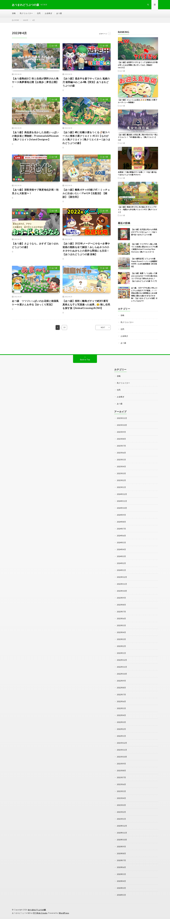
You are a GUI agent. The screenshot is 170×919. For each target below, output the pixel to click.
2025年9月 (121, 432)
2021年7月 (121, 777)
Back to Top (85, 359)
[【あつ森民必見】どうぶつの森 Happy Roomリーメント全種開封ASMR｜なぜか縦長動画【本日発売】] (124, 263)
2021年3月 (121, 805)
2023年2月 (121, 646)
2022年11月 (122, 667)
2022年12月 (122, 660)
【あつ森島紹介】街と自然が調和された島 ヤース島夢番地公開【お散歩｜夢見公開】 (35, 80)
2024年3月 (121, 556)
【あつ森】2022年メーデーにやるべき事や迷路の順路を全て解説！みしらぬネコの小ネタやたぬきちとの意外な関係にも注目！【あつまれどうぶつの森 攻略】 (86, 249)
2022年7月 (121, 694)
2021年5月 (121, 791)
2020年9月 (121, 846)
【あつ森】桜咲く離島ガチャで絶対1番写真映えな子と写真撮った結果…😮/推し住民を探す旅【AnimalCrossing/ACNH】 (86, 304)
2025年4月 (121, 466)
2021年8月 (121, 770)
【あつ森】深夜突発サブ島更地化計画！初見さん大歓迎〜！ (35, 191)
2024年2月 (121, 563)
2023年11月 (122, 584)
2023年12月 (122, 577)
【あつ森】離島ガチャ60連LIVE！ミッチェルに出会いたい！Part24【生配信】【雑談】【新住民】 (86, 193)
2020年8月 (121, 853)
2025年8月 (121, 439)
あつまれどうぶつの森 (37, 910)
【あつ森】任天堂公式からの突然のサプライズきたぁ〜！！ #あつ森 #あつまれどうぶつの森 (144, 232)
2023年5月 (121, 625)
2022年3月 (121, 722)
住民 (39, 13)
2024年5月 (121, 542)
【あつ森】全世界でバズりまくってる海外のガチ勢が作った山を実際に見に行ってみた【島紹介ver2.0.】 (138, 65)
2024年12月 (122, 494)
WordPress (64, 913)
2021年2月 (121, 812)
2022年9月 (121, 681)
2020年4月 (121, 881)
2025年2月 (121, 480)
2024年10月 (122, 508)
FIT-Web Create (40, 913)
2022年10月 (122, 674)
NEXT (103, 327)
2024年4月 (121, 549)
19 (64, 327)
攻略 (14, 13)
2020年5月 (121, 874)
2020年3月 (121, 888)
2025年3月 (121, 473)
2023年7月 (121, 611)
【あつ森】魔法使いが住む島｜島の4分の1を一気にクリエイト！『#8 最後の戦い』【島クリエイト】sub (138, 137)
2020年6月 (121, 867)
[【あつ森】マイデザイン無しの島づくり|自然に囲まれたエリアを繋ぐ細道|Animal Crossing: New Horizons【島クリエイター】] (124, 249)
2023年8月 (121, 605)
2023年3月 (121, 639)
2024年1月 (121, 570)
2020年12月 (122, 826)
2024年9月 (121, 515)
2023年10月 (122, 591)
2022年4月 (121, 715)
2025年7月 (121, 446)
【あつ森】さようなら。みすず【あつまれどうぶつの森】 (35, 245)
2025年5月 (121, 459)
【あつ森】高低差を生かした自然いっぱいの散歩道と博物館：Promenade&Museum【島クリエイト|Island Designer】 (35, 136)
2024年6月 (121, 535)
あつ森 (59, 13)
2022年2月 (121, 729)
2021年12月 (122, 743)
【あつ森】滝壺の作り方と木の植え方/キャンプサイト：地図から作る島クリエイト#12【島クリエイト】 (137, 209)
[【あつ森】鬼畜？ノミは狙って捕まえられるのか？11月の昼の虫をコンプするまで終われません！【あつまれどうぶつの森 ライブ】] (124, 278)
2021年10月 (122, 757)
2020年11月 (122, 833)
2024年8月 (121, 522)
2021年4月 (121, 798)
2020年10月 (122, 839)
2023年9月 (121, 598)
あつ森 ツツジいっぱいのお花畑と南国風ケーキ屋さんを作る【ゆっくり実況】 (35, 302)
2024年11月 (122, 501)
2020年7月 (121, 860)
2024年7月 (121, 529)
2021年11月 (122, 750)
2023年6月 (121, 618)
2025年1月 (121, 487)
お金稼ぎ (48, 13)
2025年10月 (122, 425)
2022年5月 (121, 708)
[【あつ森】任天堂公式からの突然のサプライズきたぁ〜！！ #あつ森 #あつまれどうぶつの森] (124, 234)
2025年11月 (122, 418)
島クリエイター (26, 13)
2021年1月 (121, 819)
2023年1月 (121, 653)
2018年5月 (121, 895)
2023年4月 (121, 632)
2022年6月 (121, 701)
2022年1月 (121, 736)
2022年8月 (121, 687)
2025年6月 (121, 453)
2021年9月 (121, 763)
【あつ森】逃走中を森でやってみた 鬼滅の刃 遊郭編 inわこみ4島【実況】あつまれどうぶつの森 (86, 82)
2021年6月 (121, 784)
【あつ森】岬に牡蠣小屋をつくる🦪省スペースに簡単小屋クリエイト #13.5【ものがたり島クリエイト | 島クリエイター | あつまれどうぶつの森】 (86, 137)
